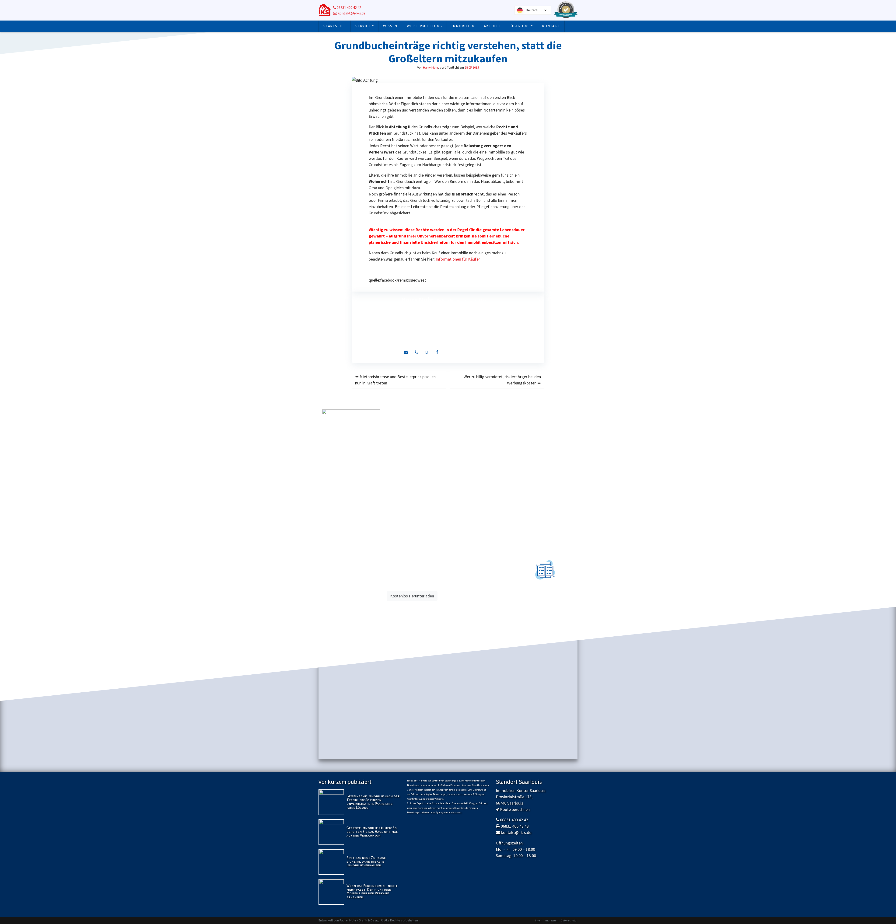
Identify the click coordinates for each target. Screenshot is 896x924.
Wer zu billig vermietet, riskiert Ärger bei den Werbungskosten (502, 380)
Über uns (520, 26)
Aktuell (492, 26)
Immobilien (463, 26)
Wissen (390, 26)
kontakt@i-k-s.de (351, 13)
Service (363, 26)
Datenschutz (568, 920)
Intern (538, 920)
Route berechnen (515, 809)
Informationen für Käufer (458, 259)
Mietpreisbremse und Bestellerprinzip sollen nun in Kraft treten (395, 380)
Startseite (334, 26)
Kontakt (551, 26)
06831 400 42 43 (515, 826)
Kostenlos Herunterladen (412, 596)
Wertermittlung (424, 26)
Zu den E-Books (545, 605)
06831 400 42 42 (348, 7)
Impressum (551, 920)
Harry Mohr (430, 67)
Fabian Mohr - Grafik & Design (360, 920)
